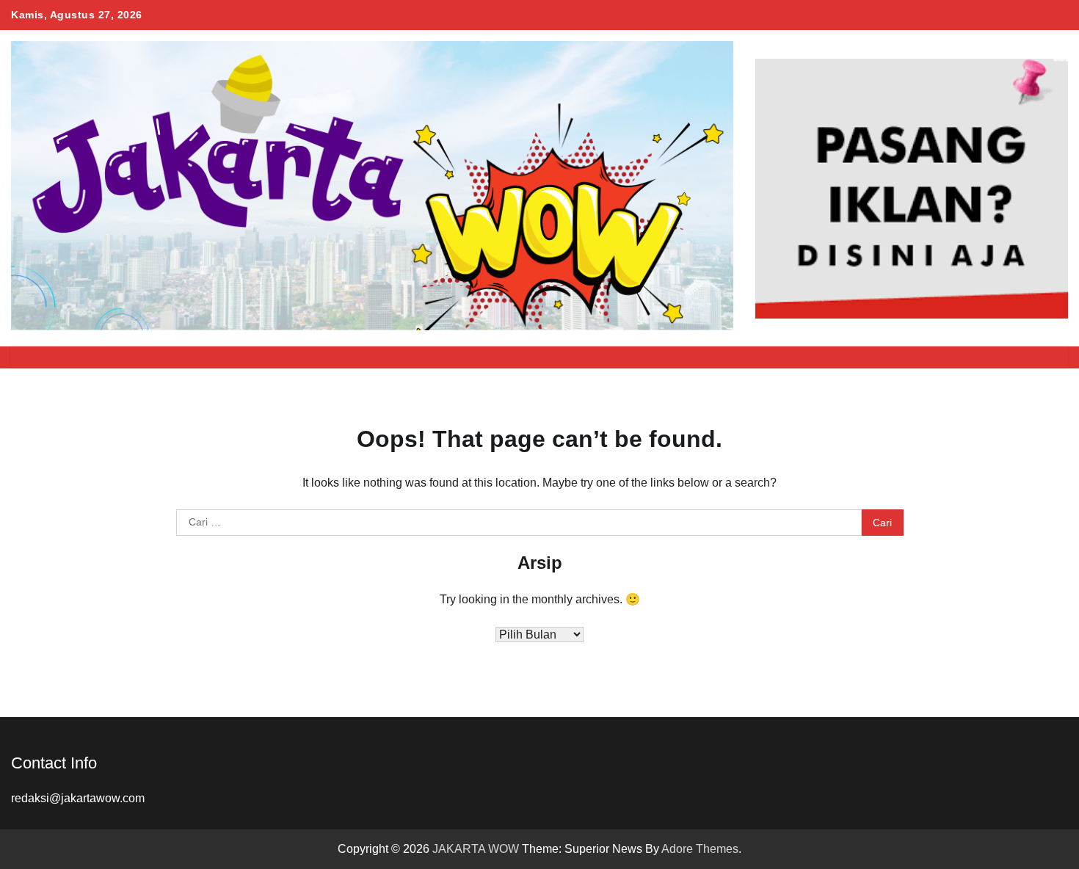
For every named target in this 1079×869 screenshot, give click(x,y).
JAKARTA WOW (475, 849)
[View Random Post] (1024, 357)
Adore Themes (699, 849)
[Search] (1050, 357)
